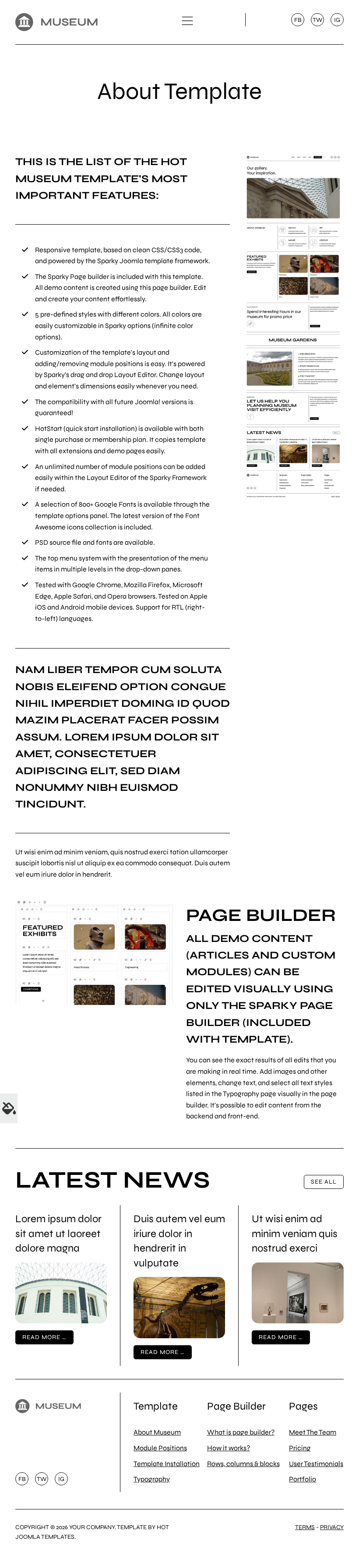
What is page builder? (241, 1432)
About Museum (157, 1432)
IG (337, 20)
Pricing (300, 1448)
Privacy (332, 1527)
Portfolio (302, 1479)
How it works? (228, 1448)
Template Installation (167, 1464)
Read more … (44, 1337)
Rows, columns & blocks (243, 1464)
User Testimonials (316, 1464)
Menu (187, 21)
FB (298, 20)
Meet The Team (312, 1432)
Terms (305, 1527)
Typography (152, 1479)
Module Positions (160, 1448)
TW (318, 20)
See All (324, 1181)
